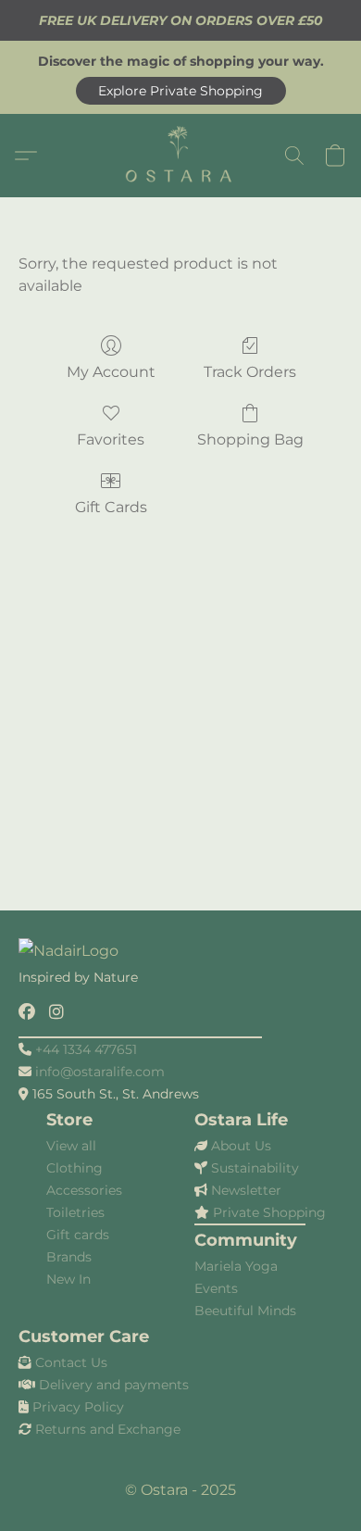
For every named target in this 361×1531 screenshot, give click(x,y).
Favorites (110, 439)
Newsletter (246, 1190)
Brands (69, 1257)
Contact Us (71, 1362)
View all (71, 1145)
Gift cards (77, 1234)
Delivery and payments (114, 1384)
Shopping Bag (250, 439)
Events (216, 1288)
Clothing (74, 1168)
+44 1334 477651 (86, 1049)
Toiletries (75, 1212)
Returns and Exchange (107, 1429)
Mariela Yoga (236, 1266)
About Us (241, 1145)
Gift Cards (111, 507)
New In (68, 1279)
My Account (111, 372)
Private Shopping (269, 1212)
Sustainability (255, 1168)
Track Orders (250, 372)
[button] (181, 91)
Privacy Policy (78, 1407)
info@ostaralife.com (100, 1071)
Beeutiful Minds (245, 1310)
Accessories (84, 1190)
